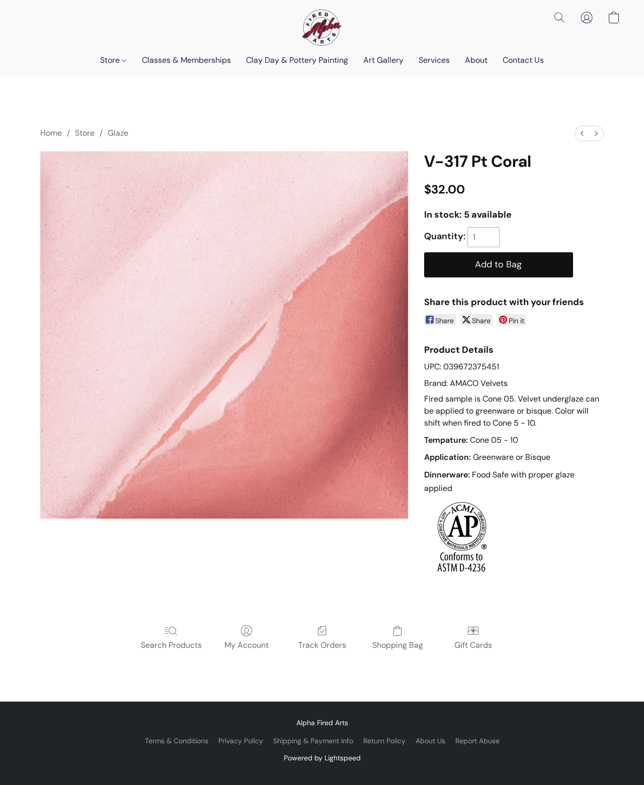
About (476, 60)
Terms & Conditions (176, 740)
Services (434, 60)
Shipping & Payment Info (313, 740)
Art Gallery (383, 60)
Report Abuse (477, 740)
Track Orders (322, 645)
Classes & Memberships (186, 60)
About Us (430, 740)
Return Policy (384, 740)
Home (51, 133)
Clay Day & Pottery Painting (297, 60)
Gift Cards (473, 645)
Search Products (171, 645)
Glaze (118, 133)
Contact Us (523, 60)
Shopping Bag (397, 645)
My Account (246, 645)
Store (111, 60)
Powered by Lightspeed (322, 757)
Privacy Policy (240, 740)
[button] (322, 28)
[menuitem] (582, 133)
